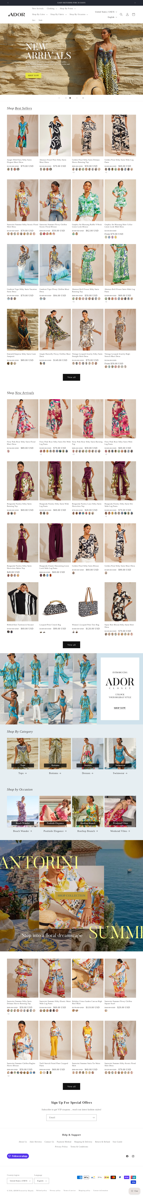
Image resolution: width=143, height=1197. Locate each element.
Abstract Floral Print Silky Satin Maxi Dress (53, 161)
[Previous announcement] (8, 2)
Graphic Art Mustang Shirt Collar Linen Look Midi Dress (118, 225)
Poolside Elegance (54, 831)
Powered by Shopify (26, 1190)
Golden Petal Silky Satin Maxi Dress (120, 566)
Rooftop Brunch (86, 831)
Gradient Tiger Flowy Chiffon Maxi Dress (54, 290)
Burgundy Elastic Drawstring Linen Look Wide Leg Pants (54, 567)
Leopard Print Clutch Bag (50, 625)
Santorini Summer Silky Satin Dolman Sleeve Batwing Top (19, 1002)
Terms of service (70, 1190)
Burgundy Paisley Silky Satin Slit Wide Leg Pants (119, 505)
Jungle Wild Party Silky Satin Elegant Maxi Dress (19, 161)
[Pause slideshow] (84, 98)
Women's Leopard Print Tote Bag (85, 625)
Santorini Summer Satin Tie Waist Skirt (86, 1064)
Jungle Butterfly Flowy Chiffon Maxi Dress (55, 355)
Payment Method (64, 1142)
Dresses (86, 773)
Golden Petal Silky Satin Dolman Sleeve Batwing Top (86, 161)
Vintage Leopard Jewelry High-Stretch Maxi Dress (117, 355)
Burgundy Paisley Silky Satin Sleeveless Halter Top (19, 567)
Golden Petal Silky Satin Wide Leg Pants (119, 161)
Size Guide (117, 1142)
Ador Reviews (36, 1142)
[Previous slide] (59, 98)
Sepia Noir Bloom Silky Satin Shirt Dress (119, 626)
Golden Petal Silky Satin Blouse (85, 566)
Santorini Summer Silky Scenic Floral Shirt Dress (22, 225)
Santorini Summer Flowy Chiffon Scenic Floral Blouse (53, 225)
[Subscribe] (93, 1117)
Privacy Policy (61, 1147)
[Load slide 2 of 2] (70, 98)
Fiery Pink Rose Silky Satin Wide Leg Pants (118, 443)
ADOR (15, 1190)
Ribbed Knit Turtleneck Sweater (20, 625)
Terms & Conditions (79, 1147)
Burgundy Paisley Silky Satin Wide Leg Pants (54, 505)
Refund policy (41, 1190)
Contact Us (49, 1142)
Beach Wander (21, 831)
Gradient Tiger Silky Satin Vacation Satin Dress (22, 290)
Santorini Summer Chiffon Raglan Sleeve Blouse (21, 1064)
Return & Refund (102, 1142)
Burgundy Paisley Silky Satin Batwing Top (19, 505)
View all (71, 377)
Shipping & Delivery (83, 1142)
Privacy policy (55, 1190)
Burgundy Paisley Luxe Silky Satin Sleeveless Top (87, 505)
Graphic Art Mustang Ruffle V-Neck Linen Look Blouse (87, 225)
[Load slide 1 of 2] (66, 98)
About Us (23, 1142)
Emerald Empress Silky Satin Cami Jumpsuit (21, 355)
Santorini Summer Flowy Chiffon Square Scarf (118, 1002)
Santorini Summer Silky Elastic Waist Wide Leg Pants (55, 1002)
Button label (71, 59)
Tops (21, 773)
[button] (51, 9)
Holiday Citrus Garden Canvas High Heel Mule (87, 1002)
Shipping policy (84, 1190)
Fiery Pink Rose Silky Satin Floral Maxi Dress (21, 443)
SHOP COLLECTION (71, 895)
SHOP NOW (72, 689)
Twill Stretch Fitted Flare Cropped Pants (54, 1064)
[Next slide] (77, 98)
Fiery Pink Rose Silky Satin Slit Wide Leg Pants (55, 443)
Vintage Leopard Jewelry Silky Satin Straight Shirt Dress (87, 355)
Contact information (100, 1190)
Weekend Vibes (118, 831)
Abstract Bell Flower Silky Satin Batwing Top (85, 290)
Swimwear (118, 773)
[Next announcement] (135, 2)
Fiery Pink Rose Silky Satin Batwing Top (87, 443)
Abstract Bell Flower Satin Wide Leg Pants (120, 290)
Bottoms (53, 773)
